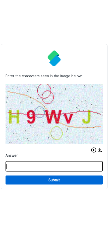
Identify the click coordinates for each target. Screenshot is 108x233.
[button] (94, 150)
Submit (54, 180)
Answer (12, 155)
